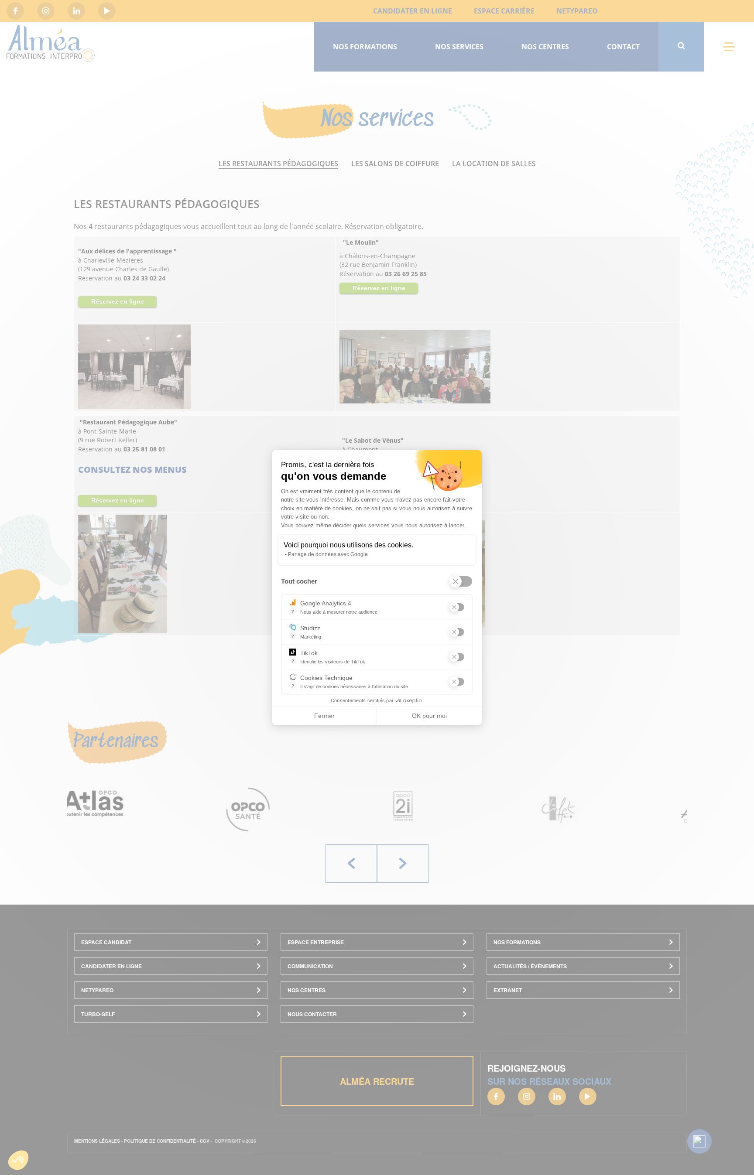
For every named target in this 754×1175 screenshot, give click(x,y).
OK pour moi (429, 715)
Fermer (324, 715)
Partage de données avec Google (328, 554)
